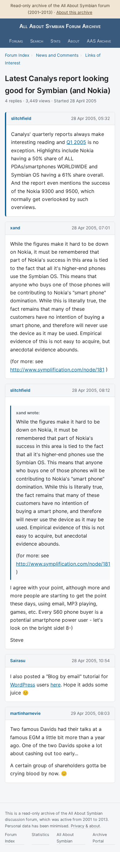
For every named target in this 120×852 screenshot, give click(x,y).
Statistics (40, 834)
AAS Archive (99, 40)
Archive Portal (100, 837)
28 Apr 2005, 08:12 (91, 390)
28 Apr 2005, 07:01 (91, 227)
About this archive (74, 12)
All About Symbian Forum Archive (60, 26)
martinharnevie (25, 713)
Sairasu (17, 660)
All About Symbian (65, 837)
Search (36, 40)
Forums (16, 40)
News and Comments (57, 55)
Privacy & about (85, 826)
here (55, 685)
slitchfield (21, 118)
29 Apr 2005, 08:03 (90, 713)
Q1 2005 (76, 142)
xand (15, 227)
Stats (55, 40)
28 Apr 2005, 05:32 (90, 118)
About (73, 40)
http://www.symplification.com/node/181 (57, 370)
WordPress (22, 685)
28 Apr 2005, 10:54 (91, 660)
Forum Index (17, 55)
